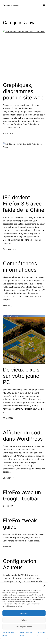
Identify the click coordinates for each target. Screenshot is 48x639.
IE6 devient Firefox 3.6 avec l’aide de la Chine (23, 203)
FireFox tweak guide (20, 523)
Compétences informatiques (20, 266)
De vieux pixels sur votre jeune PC (21, 376)
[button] (44, 585)
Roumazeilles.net (11, 5)
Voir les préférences (24, 627)
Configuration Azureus (19, 564)
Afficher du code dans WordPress (23, 435)
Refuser (24, 620)
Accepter (24, 613)
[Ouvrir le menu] (43, 5)
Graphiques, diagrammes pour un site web (23, 91)
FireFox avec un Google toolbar (22, 495)
